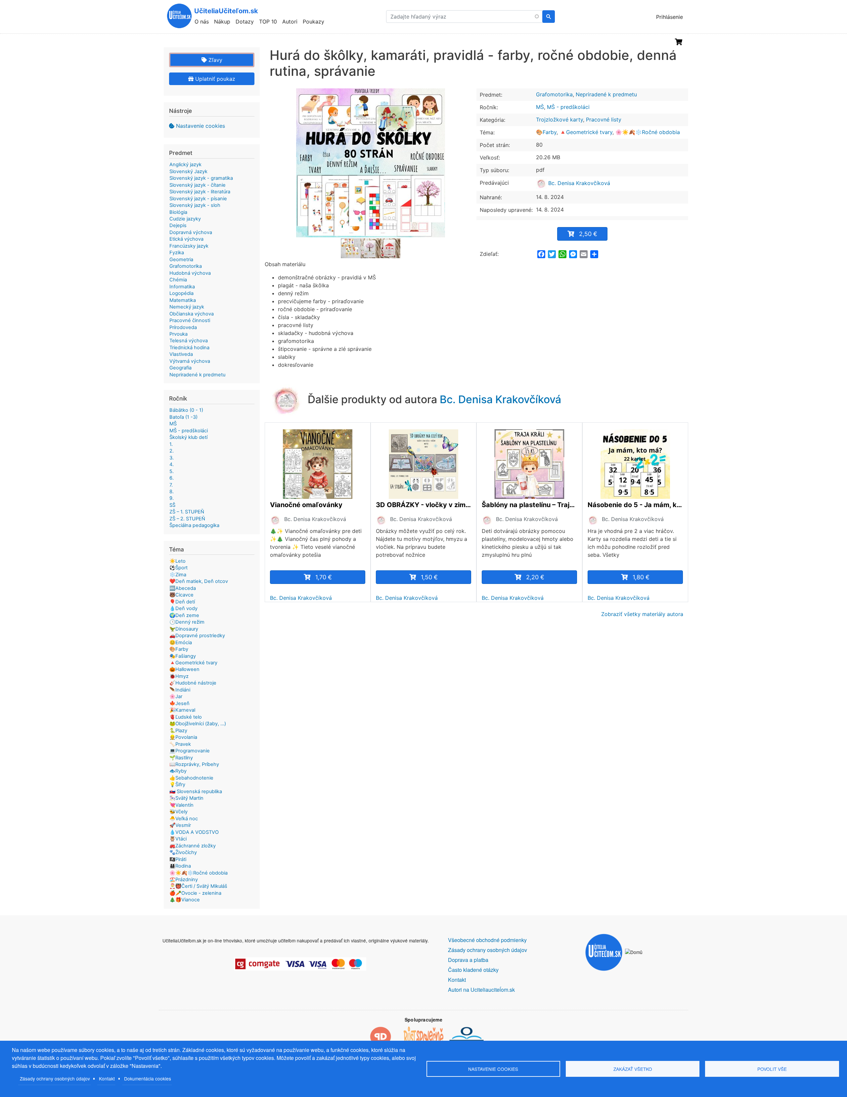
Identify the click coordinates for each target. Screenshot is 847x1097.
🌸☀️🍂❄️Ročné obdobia (647, 132)
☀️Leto (177, 561)
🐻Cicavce (181, 595)
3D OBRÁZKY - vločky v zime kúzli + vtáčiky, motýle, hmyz (423, 505)
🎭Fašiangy (182, 656)
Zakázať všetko (632, 1069)
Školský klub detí (188, 437)
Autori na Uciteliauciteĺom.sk (481, 989)
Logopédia (181, 293)
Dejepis (178, 225)
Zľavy (214, 60)
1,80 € (641, 577)
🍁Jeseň (179, 703)
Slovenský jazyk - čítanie (197, 185)
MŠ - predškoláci (568, 107)
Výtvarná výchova (189, 361)
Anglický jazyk (185, 164)
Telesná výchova (188, 341)
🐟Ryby (178, 771)
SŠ (172, 505)
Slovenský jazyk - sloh (194, 205)
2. (171, 451)
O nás (202, 21)
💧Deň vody (183, 608)
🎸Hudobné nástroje (192, 683)
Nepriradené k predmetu (606, 94)
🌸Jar (175, 696)
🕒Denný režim (186, 622)
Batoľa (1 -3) (183, 417)
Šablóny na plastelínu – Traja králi (529, 505)
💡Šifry (177, 784)
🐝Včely (178, 812)
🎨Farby (546, 132)
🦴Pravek (180, 744)
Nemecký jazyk (186, 307)
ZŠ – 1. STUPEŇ (186, 512)
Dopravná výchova (190, 232)
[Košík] (679, 42)
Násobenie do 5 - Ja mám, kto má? (635, 505)
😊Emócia (180, 642)
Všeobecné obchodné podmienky (487, 940)
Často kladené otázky (473, 970)
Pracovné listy (603, 119)
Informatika (182, 287)
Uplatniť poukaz (214, 78)
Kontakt (107, 1078)
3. (171, 458)
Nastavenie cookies (200, 125)
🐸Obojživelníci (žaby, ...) (197, 724)
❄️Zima (177, 575)
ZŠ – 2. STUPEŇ (187, 519)
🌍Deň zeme (184, 615)
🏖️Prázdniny (183, 879)
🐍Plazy (178, 731)
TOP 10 (268, 21)
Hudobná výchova (190, 273)
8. (171, 492)
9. (171, 498)
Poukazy (313, 21)
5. (171, 471)
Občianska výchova (191, 314)
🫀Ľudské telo (185, 717)
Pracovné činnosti (189, 320)
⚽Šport (178, 568)
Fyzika (176, 253)
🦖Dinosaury (183, 629)
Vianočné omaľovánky (306, 505)
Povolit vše (772, 1069)
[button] (370, 163)
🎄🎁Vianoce (184, 900)
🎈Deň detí (182, 602)
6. (171, 478)
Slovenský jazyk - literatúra (199, 192)
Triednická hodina (189, 348)
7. (171, 485)
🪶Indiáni (179, 690)
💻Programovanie (189, 751)
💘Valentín (181, 805)
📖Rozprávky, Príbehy (194, 764)
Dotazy (245, 21)
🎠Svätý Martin (186, 798)
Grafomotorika (554, 94)
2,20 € (535, 577)
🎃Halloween (184, 669)
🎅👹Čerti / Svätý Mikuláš (198, 886)
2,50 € (588, 233)
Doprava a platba (468, 960)
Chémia (178, 280)
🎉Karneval (182, 710)
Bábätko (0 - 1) (186, 410)
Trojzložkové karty (559, 119)
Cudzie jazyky (185, 219)
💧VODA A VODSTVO (194, 832)
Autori (289, 21)
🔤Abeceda (182, 588)
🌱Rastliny (181, 758)
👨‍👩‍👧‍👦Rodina (180, 866)
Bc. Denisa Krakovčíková (578, 183)
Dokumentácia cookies (147, 1078)
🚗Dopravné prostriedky (197, 636)
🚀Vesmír (180, 825)
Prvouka (178, 334)
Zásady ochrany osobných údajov (55, 1078)
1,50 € (429, 577)
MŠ (540, 107)
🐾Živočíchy (183, 852)
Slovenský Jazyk (188, 171)
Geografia (180, 368)
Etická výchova (186, 239)
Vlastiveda (181, 354)
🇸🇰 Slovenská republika (195, 791)
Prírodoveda (183, 327)
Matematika (182, 300)
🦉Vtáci (178, 839)
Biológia (178, 212)
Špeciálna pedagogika (194, 525)
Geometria (181, 259)
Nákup (222, 21)
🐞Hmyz (179, 676)
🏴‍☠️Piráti (177, 859)
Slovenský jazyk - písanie (198, 199)
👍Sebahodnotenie (191, 778)
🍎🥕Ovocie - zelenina (195, 893)
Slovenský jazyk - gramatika (201, 178)
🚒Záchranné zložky (192, 846)
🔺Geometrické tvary (585, 132)
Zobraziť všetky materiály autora (642, 614)
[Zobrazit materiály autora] (275, 520)
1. (171, 444)
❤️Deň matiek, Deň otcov (198, 581)
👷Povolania (183, 737)
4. (171, 464)
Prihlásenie (669, 17)
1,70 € (323, 577)
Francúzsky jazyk (188, 246)
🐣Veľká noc (183, 819)
